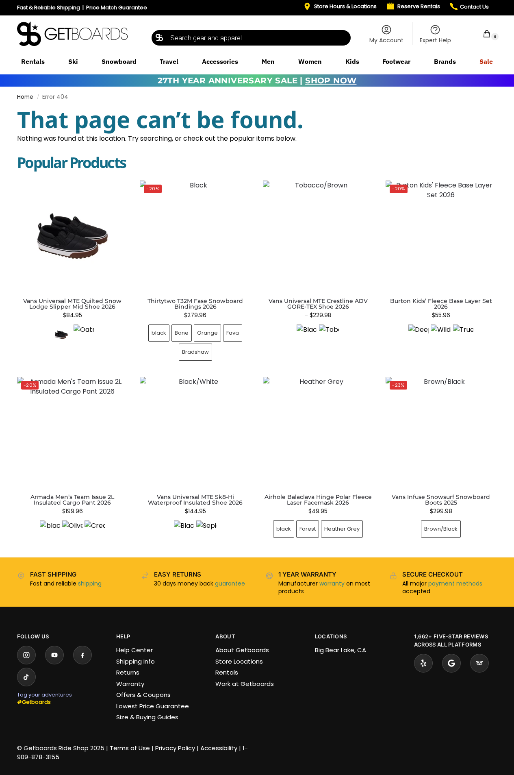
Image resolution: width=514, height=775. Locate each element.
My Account (386, 40)
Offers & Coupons (143, 694)
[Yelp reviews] (423, 663)
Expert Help (435, 40)
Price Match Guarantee (116, 7)
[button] (481, 33)
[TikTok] (26, 677)
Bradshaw (195, 352)
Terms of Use (130, 748)
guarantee (230, 583)
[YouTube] (54, 655)
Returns (127, 672)
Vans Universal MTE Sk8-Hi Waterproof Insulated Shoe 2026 (195, 499)
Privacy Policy (175, 748)
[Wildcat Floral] (441, 334)
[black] (50, 530)
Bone (182, 333)
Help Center (134, 650)
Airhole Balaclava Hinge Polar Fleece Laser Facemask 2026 (318, 499)
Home (25, 97)
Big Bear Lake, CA (340, 650)
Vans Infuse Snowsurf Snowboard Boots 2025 (441, 499)
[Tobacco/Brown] (329, 334)
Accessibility (218, 748)
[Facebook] (82, 655)
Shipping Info (135, 661)
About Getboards (242, 650)
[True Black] (463, 334)
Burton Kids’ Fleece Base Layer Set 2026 (441, 303)
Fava (232, 333)
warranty (332, 583)
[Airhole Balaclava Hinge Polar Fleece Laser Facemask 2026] (318, 432)
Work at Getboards (244, 683)
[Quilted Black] (61, 334)
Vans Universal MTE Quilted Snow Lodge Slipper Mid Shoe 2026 (72, 303)
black (159, 333)
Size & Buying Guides (147, 717)
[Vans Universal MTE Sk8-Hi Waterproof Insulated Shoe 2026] (195, 432)
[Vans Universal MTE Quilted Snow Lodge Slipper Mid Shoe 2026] (72, 236)
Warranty (130, 683)
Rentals (226, 672)
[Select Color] (72, 335)
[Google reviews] (451, 663)
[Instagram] (26, 655)
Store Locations (239, 661)
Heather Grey (342, 529)
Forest (307, 529)
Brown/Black (441, 529)
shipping (90, 583)
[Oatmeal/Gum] (84, 334)
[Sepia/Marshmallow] (206, 530)
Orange (207, 333)
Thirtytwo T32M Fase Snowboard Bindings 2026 (195, 303)
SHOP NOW (330, 80)
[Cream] (95, 530)
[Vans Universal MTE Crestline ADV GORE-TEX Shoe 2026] (318, 236)
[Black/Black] (307, 334)
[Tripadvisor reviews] (479, 663)
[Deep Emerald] (418, 334)
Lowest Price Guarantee (152, 706)
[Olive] (72, 530)
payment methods (455, 583)
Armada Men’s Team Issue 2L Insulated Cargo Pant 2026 (72, 499)
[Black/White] (184, 530)
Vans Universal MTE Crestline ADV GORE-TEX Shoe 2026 (318, 303)
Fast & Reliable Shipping (48, 7)
